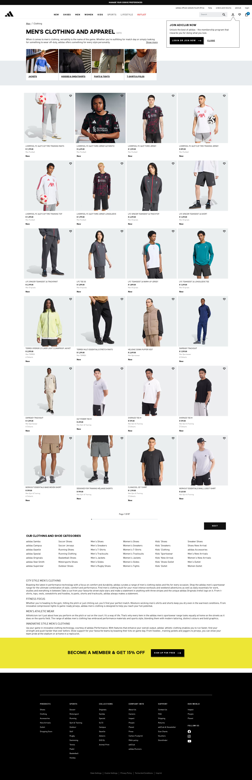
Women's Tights (131, 566)
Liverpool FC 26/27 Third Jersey (142, 146)
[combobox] (213, 14)
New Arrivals (45, 723)
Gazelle (102, 732)
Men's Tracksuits (99, 554)
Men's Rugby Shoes (101, 566)
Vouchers (162, 736)
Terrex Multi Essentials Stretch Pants (95, 350)
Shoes (42, 710)
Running (73, 718)
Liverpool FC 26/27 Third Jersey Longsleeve (96, 214)
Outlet (42, 727)
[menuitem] (56, 15)
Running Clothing (67, 554)
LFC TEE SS (81, 282)
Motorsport (74, 714)
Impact (131, 718)
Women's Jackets (132, 558)
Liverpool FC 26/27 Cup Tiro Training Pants (45, 146)
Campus (102, 727)
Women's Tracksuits (133, 554)
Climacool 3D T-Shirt (137, 487)
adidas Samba (33, 541)
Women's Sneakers (132, 546)
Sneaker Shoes (195, 541)
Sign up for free (164, 653)
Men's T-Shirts (98, 550)
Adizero (102, 736)
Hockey (73, 758)
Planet (131, 727)
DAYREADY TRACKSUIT (188, 348)
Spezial (102, 718)
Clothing (38, 24)
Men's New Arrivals (198, 554)
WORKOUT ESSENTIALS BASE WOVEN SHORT (43, 487)
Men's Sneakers (99, 546)
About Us (132, 710)
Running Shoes (66, 550)
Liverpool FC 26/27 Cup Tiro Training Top (44, 214)
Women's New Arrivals (199, 558)
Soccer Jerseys (66, 546)
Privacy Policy (126, 773)
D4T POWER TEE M (84, 419)
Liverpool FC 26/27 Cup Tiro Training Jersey (198, 146)
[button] (56, 15)
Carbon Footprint (136, 736)
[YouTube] (189, 741)
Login (247, 8)
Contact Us (162, 710)
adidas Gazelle (33, 550)
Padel (72, 749)
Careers (132, 714)
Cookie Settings (111, 773)
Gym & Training (76, 723)
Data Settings (96, 773)
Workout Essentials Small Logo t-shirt (197, 489)
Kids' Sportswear (164, 554)
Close (211, 41)
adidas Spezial (33, 554)
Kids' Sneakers (162, 546)
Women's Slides (131, 562)
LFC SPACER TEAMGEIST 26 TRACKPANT (42, 282)
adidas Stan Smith (35, 562)
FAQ (159, 714)
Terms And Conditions (144, 773)
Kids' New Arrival (164, 558)
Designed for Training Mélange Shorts (95, 489)
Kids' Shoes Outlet (164, 562)
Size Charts (162, 732)
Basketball (74, 753)
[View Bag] (246, 15)
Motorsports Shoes (68, 562)
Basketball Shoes (67, 558)
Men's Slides (97, 562)
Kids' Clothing (162, 550)
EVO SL (102, 740)
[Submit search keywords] (224, 14)
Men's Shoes (97, 541)
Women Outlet (195, 566)
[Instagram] (189, 736)
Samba (102, 714)
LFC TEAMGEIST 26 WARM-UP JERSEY (143, 282)
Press (131, 732)
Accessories (45, 718)
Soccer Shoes (65, 541)
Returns (161, 723)
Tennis (72, 745)
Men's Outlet (194, 562)
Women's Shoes (131, 541)
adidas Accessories (197, 550)
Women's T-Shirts (132, 550)
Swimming (74, 740)
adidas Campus (34, 546)
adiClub (132, 745)
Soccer (72, 710)
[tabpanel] (126, 314)
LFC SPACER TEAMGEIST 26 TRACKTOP (143, 214)
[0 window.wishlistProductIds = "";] (239, 15)
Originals (102, 710)
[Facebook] (189, 731)
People (131, 723)
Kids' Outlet (161, 566)
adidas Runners (135, 749)
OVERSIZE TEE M (134, 418)
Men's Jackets (98, 558)
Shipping (161, 718)
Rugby (72, 736)
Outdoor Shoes (65, 566)
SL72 (101, 723)
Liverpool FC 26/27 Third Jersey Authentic (96, 146)
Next (215, 526)
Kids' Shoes (161, 541)
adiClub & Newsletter (167, 727)
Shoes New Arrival (197, 546)
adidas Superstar (35, 566)
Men (28, 24)
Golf (71, 732)
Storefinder (162, 740)
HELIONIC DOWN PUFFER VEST (140, 350)
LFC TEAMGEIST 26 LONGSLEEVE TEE (194, 282)
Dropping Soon (46, 732)
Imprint (159, 773)
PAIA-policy (133, 740)
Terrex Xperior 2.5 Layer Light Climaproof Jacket (48, 348)
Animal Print (104, 745)
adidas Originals (34, 558)
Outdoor (73, 727)
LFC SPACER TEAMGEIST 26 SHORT (193, 214)
